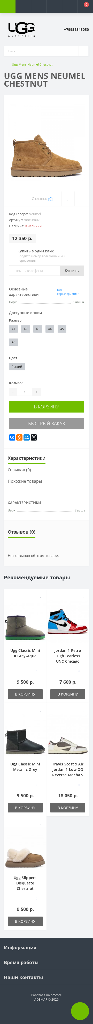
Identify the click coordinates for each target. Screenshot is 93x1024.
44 (50, 329)
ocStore (56, 995)
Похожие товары (25, 481)
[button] (39, 6)
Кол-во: (16, 382)
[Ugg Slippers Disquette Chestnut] (25, 848)
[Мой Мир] (27, 437)
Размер (15, 320)
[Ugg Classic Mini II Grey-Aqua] (25, 620)
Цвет (13, 357)
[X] (34, 437)
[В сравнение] (41, 603)
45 (62, 329)
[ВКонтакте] (12, 437)
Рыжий (17, 366)
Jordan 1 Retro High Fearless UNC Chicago (68, 656)
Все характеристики (68, 292)
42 (25, 329)
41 (13, 329)
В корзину (46, 407)
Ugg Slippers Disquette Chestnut (25, 883)
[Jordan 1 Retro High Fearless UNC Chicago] (68, 620)
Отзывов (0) (19, 470)
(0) (50, 198)
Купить (72, 270)
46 (13, 342)
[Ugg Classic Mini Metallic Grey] (25, 734)
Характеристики (26, 458)
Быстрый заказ (46, 423)
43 (38, 329)
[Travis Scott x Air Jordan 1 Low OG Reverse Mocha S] (68, 734)
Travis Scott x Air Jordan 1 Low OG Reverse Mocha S (67, 769)
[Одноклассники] (19, 437)
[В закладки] (41, 595)
